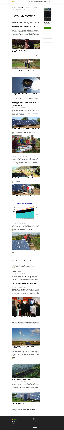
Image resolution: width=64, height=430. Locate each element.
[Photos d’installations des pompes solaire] (26, 64)
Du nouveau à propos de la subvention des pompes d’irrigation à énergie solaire (23, 16)
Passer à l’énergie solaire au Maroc (22, 379)
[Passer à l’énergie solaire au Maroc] (26, 369)
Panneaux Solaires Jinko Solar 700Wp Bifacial (24, 7)
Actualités (21, 107)
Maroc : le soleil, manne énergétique (22, 260)
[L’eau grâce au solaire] (26, 397)
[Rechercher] (51, 1)
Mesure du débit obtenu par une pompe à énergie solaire (25, 51)
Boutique (34, 419)
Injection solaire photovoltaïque (36, 420)
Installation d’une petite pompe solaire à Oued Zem (25, 251)
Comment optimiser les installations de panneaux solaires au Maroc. (23, 347)
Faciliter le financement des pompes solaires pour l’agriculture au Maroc (24, 284)
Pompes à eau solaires (35, 421)
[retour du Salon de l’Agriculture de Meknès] (26, 306)
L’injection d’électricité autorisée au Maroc (24, 26)
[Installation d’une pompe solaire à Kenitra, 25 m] (26, 122)
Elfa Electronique (13, 421)
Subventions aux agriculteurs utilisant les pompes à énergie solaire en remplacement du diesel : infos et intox (24, 104)
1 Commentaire (16, 156)
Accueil (34, 418)
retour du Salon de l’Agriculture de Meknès (24, 316)
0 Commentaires (16, 72)
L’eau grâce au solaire (18, 403)
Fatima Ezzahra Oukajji (22, 9)
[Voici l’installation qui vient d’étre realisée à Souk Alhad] (26, 189)
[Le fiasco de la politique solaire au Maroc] (26, 211)
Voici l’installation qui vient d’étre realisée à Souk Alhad (24, 196)
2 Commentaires (16, 107)
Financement (44, 33)
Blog (33, 422)
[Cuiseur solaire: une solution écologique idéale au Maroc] (26, 85)
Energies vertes (17, 9)
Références (21, 199)
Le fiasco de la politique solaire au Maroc (23, 221)
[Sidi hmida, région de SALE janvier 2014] (26, 171)
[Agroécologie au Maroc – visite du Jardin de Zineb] (26, 144)
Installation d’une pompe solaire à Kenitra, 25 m (25, 128)
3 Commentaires (16, 223)
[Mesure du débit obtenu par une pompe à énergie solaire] (26, 44)
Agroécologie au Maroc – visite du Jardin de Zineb (26, 154)
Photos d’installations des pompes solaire (24, 70)
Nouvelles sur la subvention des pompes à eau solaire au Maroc (24, 270)
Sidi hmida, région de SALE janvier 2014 (22, 177)
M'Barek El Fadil (25, 72)
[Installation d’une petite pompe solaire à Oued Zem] (26, 241)
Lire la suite (13, 12)
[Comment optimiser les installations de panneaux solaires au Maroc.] (26, 336)
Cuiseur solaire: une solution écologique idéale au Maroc (25, 94)
